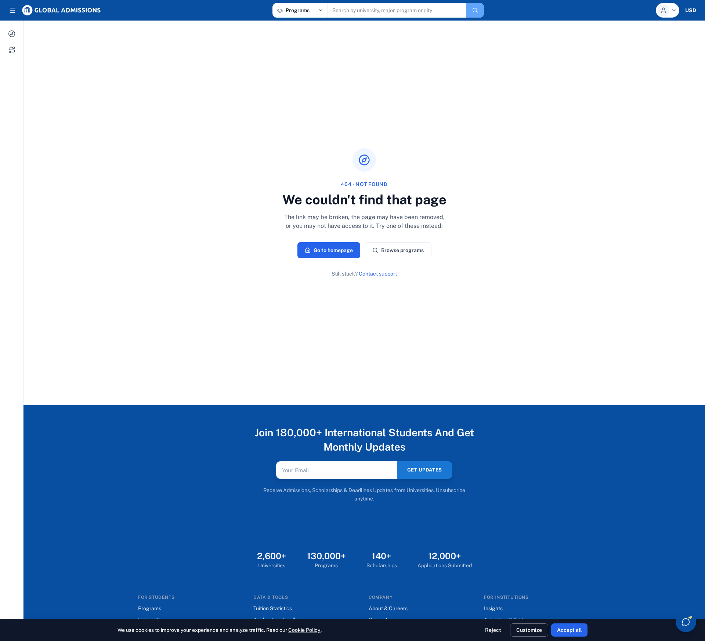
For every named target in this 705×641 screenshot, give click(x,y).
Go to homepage (333, 250)
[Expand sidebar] (12, 10)
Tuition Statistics (272, 608)
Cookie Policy (304, 630)
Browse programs (402, 250)
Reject (493, 630)
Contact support (378, 274)
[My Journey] (11, 50)
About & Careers (388, 608)
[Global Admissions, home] (61, 10)
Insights (493, 608)
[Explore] (11, 33)
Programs (149, 608)
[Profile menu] (667, 10)
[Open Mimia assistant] (686, 622)
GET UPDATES (424, 470)
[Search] (475, 10)
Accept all (569, 630)
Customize (529, 630)
